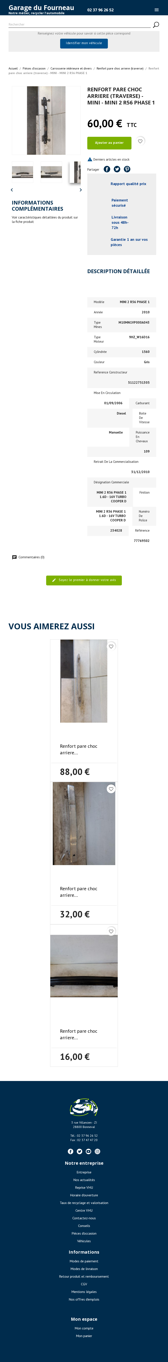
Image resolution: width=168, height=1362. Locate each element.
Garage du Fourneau (41, 7)
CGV (84, 1284)
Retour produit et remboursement (84, 1276)
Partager (107, 169)
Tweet (117, 169)
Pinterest (127, 169)
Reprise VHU (84, 1187)
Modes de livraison (84, 1269)
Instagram (97, 1151)
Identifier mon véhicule (84, 43)
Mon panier (84, 1336)
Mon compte (84, 1328)
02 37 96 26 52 (100, 9)
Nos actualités (84, 1180)
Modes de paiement (84, 1261)
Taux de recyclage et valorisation (84, 1203)
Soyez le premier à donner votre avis (87, 580)
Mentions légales (84, 1291)
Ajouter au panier (109, 143)
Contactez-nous (84, 1218)
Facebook (70, 1151)
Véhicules (84, 1241)
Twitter (79, 1151)
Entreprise (84, 1172)
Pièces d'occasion (84, 1233)
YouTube (88, 1151)
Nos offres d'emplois (84, 1299)
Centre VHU (84, 1210)
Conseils (84, 1225)
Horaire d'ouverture (84, 1195)
